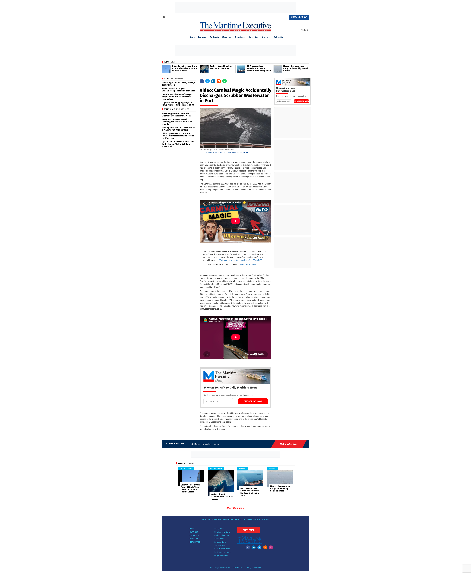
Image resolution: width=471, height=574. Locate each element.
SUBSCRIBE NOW (299, 17)
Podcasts (214, 37)
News (192, 528)
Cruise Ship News (221, 535)
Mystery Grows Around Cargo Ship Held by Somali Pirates (295, 68)
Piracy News (219, 528)
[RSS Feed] (265, 547)
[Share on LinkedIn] (213, 81)
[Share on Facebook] (202, 81)
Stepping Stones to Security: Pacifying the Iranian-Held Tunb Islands (177, 121)
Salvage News (220, 542)
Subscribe (278, 37)
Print (191, 444)
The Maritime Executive (238, 152)
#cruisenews (229, 260)
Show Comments (235, 508)
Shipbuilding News (222, 532)
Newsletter (240, 37)
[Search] (164, 17)
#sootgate (240, 260)
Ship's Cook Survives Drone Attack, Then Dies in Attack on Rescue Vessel (184, 68)
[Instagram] (271, 547)
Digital (197, 444)
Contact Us (240, 520)
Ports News (219, 539)
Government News (222, 549)
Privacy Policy (253, 520)
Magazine (226, 37)
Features (202, 37)
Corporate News (221, 555)
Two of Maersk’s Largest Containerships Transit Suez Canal (178, 89)
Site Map (265, 520)
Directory (266, 37)
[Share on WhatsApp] (224, 81)
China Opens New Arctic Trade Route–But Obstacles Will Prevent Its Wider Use (178, 135)
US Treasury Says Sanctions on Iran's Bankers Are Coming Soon (259, 68)
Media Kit (305, 30)
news (192, 37)
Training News (220, 545)
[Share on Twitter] (207, 81)
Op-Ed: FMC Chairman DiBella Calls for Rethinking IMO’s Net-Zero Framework (178, 143)
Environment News (222, 552)
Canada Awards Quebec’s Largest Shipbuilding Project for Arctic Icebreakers (177, 96)
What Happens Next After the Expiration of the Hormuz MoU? (176, 114)
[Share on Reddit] (219, 81)
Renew (216, 444)
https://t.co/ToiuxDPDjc (254, 260)
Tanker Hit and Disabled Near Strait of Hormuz (221, 67)
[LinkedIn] (254, 547)
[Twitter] (259, 547)
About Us (206, 520)
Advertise (253, 37)
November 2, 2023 (247, 264)
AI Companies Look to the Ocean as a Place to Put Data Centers (178, 128)
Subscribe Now (253, 401)
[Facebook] (248, 547)
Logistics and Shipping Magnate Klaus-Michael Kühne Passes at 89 (178, 103)
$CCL (221, 260)
